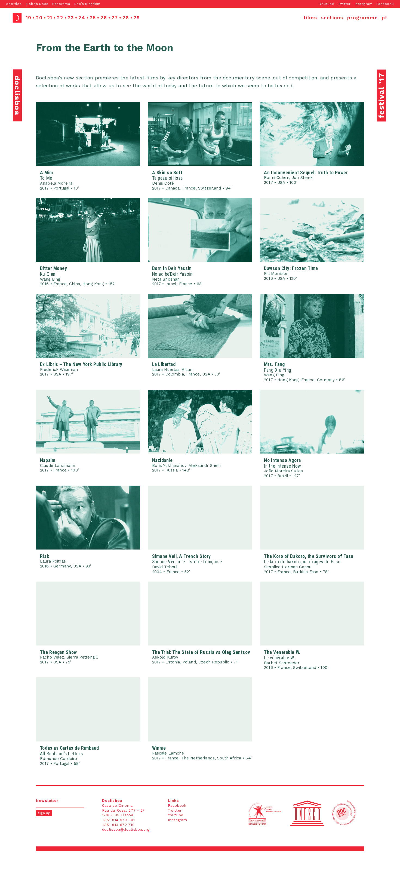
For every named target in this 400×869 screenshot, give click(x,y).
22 (60, 17)
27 (115, 17)
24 (81, 17)
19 (28, 17)
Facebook (385, 4)
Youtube (326, 4)
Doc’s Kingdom (87, 4)
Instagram (363, 4)
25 (93, 17)
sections (332, 17)
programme (362, 17)
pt (384, 17)
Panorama (61, 4)
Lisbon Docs (37, 4)
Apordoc (14, 4)
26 (103, 17)
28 (125, 17)
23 (71, 17)
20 (39, 17)
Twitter (344, 4)
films (310, 17)
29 (137, 17)
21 (49, 17)
